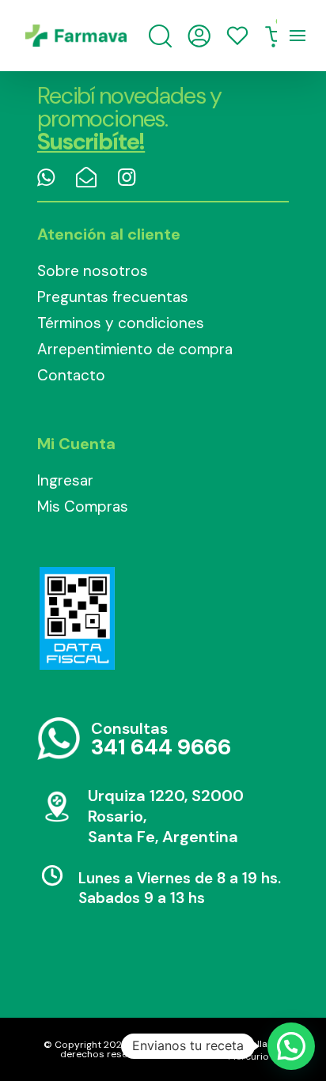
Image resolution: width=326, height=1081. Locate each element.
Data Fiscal (76, 618)
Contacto (71, 375)
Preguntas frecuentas (112, 297)
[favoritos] (237, 36)
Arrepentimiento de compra (135, 349)
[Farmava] (76, 35)
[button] (291, 1046)
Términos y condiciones (120, 323)
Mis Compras (82, 506)
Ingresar (65, 480)
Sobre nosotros (92, 271)
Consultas (161, 740)
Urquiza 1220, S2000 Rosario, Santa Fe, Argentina (166, 816)
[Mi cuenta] (199, 36)
